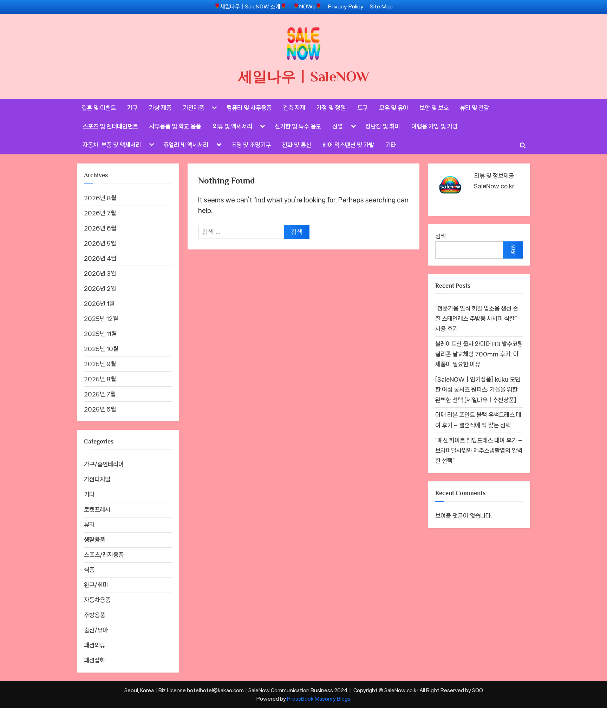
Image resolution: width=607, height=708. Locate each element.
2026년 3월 (100, 273)
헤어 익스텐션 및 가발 (348, 145)
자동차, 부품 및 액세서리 (112, 145)
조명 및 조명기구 (251, 145)
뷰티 (89, 524)
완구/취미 (96, 585)
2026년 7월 (100, 213)
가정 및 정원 (331, 108)
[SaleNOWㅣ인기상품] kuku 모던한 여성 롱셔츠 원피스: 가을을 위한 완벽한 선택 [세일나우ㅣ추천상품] (477, 389)
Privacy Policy (346, 6)
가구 (132, 108)
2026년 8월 (100, 198)
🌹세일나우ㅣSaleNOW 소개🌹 (250, 6)
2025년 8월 (100, 379)
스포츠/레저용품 (104, 555)
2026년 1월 (99, 303)
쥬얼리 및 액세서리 (185, 145)
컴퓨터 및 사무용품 (249, 108)
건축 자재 (294, 108)
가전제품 (193, 108)
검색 (440, 236)
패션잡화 (94, 660)
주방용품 (94, 615)
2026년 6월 (100, 228)
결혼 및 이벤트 (98, 108)
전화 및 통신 (296, 145)
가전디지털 (97, 479)
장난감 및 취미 (382, 126)
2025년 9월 (100, 364)
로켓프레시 (97, 509)
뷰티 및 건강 (474, 108)
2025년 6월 (100, 409)
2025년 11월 (100, 333)
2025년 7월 (100, 394)
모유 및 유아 (393, 108)
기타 (390, 145)
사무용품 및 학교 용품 (175, 126)
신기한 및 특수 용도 (298, 126)
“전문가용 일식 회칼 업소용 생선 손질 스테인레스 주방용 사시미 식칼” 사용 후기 (476, 318)
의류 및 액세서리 (232, 126)
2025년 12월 (101, 318)
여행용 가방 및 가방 (434, 126)
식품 (89, 570)
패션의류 (94, 645)
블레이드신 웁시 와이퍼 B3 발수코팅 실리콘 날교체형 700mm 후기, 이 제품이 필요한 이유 (479, 354)
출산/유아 (96, 630)
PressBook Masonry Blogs (319, 698)
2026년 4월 (100, 258)
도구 (362, 108)
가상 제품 (160, 108)
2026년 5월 (100, 243)
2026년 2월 (100, 288)
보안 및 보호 (434, 108)
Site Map (381, 6)
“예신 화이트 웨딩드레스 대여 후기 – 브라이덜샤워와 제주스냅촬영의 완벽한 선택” (478, 450)
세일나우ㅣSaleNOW (303, 76)
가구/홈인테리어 (104, 464)
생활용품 (94, 539)
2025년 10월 (101, 349)
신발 (337, 126)
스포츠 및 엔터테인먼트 (110, 126)
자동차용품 (97, 600)
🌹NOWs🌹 (307, 6)
